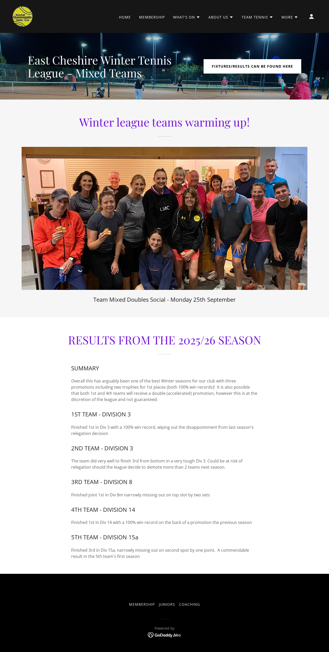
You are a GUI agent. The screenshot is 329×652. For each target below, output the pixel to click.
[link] (22, 16)
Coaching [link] (189, 604)
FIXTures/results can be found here (252, 66)
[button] (186, 17)
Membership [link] (152, 17)
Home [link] (125, 17)
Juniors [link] (167, 604)
